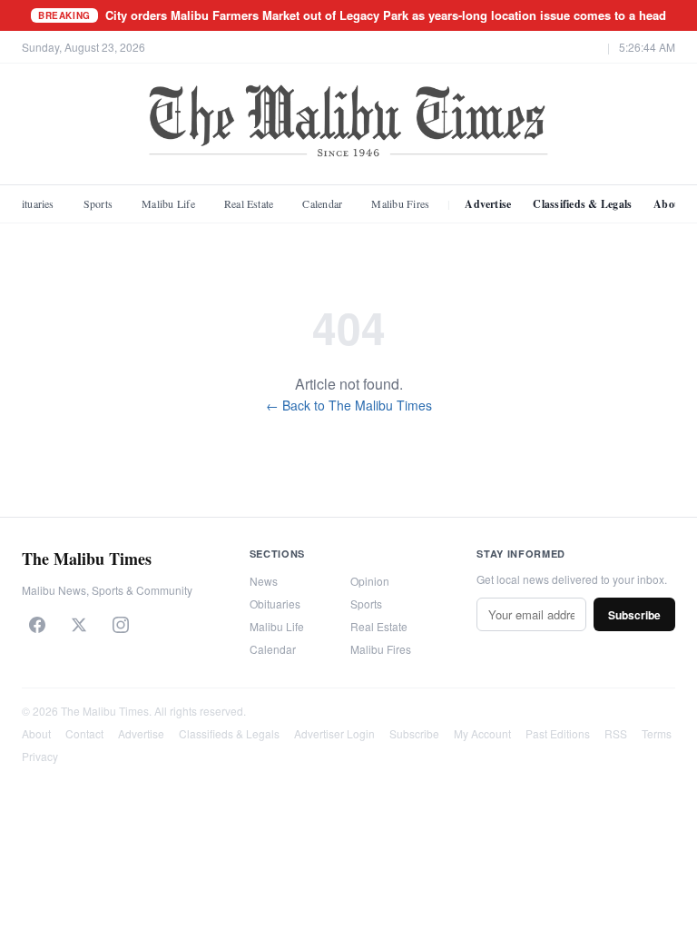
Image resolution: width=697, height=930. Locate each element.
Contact (84, 733)
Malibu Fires (400, 203)
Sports (98, 203)
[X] (79, 624)
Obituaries (275, 603)
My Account (482, 733)
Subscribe (634, 615)
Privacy (40, 756)
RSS (615, 733)
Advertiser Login (334, 733)
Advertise (488, 204)
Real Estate (249, 203)
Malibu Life (168, 203)
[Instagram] (120, 624)
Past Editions (557, 733)
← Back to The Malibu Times (349, 405)
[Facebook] (37, 624)
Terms (657, 733)
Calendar (322, 203)
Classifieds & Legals (582, 204)
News (264, 581)
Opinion (369, 581)
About (36, 733)
